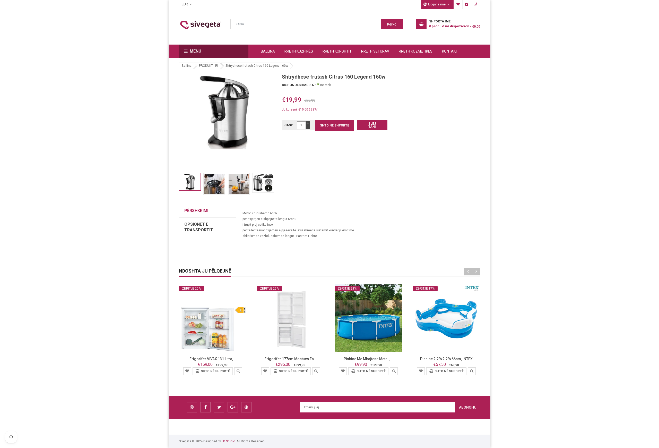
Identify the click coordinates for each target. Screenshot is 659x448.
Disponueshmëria (298, 85)
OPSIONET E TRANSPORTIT (198, 227)
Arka (467, 4)
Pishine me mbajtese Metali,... (368, 359)
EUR (182, 4)
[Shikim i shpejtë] (238, 371)
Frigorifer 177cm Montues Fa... (290, 359)
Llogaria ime (437, 4)
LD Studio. (229, 441)
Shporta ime (458, 4)
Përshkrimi (196, 210)
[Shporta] (187, 370)
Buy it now (372, 125)
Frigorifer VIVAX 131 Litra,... (212, 359)
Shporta (475, 4)
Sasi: (288, 125)
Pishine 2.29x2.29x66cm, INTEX (446, 359)
